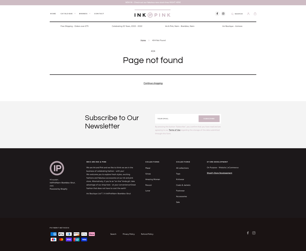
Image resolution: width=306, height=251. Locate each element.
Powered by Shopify (58, 189)
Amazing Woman (152, 179)
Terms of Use (174, 130)
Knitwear (180, 179)
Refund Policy (147, 234)
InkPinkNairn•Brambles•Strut (62, 183)
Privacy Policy (129, 234)
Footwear (180, 191)
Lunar (147, 191)
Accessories (181, 196)
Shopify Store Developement (219, 173)
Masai (147, 168)
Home (143, 40)
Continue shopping (153, 83)
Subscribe (209, 118)
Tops (178, 174)
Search (113, 234)
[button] (237, 13)
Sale (178, 202)
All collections (182, 168)
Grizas (148, 174)
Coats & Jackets (183, 185)
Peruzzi (148, 185)
